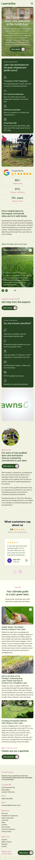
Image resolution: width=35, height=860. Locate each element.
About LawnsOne (8, 818)
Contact (4, 825)
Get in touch (7, 308)
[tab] (14, 290)
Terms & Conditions (8, 829)
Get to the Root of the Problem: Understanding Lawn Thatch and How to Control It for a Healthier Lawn (14, 679)
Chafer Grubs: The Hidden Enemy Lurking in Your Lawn (13, 628)
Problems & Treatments (10, 816)
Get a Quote (15, 49)
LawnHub (5, 820)
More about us (8, 466)
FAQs (3, 822)
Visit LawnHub (8, 757)
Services (5, 813)
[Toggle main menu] (31, 3)
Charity (4, 846)
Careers (4, 840)
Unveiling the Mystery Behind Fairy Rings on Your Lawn (14, 722)
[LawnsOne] (9, 4)
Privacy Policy (6, 831)
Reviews (4, 844)
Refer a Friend (6, 842)
